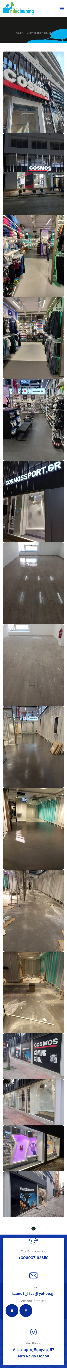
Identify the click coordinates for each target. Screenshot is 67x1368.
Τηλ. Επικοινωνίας (33, 1251)
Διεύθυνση (33, 1343)
